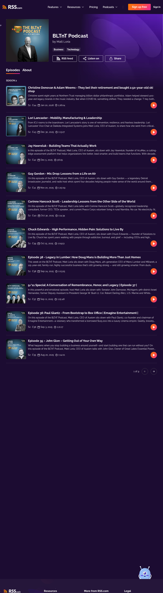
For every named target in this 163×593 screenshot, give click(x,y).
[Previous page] (145, 371)
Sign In (156, 7)
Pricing (93, 7)
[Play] (154, 105)
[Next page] (154, 371)
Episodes (13, 70)
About (27, 70)
